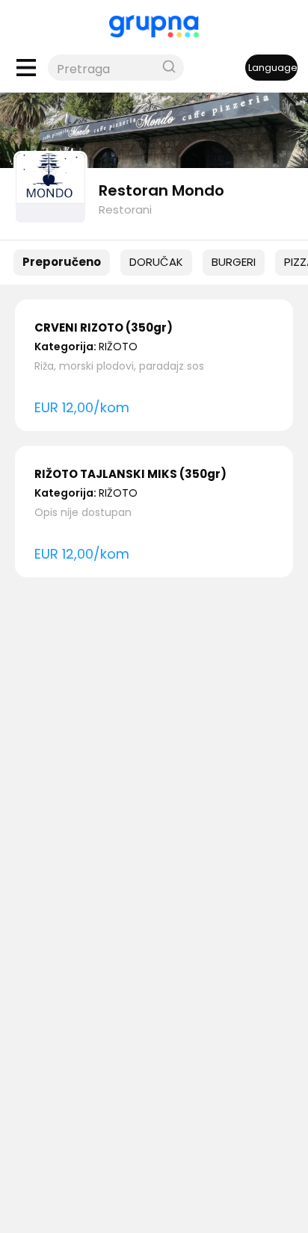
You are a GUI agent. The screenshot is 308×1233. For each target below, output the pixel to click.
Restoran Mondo (161, 190)
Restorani (125, 209)
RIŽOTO (118, 346)
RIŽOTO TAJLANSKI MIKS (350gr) (130, 474)
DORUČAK (156, 262)
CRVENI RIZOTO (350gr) (103, 327)
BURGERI (234, 262)
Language (273, 67)
